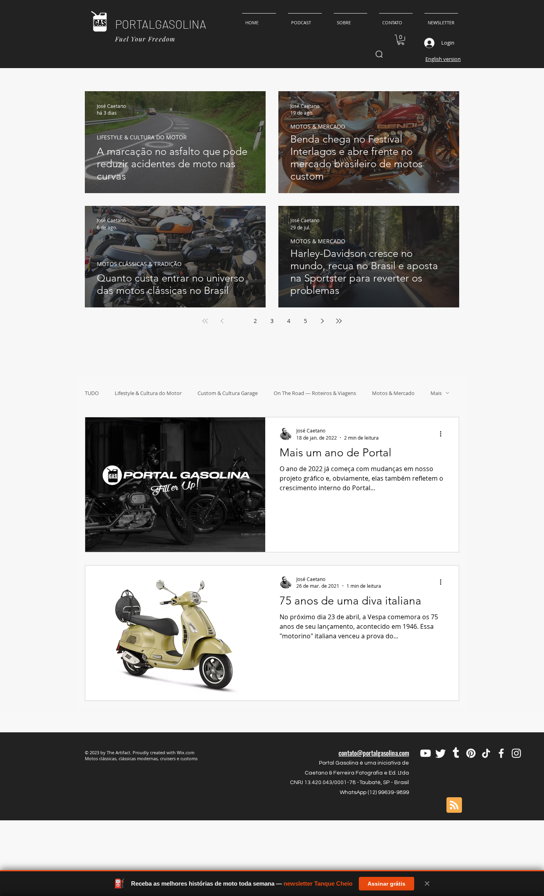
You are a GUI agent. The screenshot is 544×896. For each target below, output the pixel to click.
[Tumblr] (456, 753)
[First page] (205, 321)
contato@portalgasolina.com (374, 753)
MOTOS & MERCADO (317, 126)
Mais (436, 393)
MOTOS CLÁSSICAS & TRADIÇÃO (139, 263)
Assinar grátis (386, 883)
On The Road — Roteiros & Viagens (315, 393)
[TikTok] (486, 753)
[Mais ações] (443, 433)
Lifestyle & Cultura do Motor (148, 393)
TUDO (92, 393)
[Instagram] (516, 753)
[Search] (379, 54)
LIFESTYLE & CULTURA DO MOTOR (142, 137)
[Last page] (339, 321)
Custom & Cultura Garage (228, 393)
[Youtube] (425, 753)
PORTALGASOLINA (160, 24)
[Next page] (322, 321)
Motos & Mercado (393, 393)
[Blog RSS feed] (454, 805)
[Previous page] (222, 321)
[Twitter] (440, 753)
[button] (401, 40)
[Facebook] (501, 753)
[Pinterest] (471, 753)
